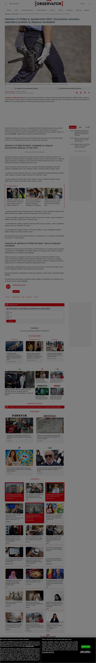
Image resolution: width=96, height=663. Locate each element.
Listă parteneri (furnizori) (48, 652)
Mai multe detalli (30, 646)
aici (18, 655)
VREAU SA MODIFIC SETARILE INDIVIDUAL (85, 652)
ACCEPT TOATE (86, 646)
